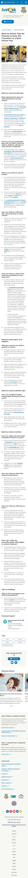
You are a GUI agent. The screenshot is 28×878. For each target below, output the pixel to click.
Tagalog (14, 860)
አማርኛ (14, 845)
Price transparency (7, 789)
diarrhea (18, 194)
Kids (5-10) (20, 642)
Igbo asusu (14, 872)
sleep (15, 444)
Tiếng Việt (14, 833)
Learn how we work (7, 727)
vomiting (15, 197)
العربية (14, 848)
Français (14, 854)
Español (14, 831)
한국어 (14, 836)
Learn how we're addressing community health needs (13, 731)
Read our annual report (8, 736)
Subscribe (9, 21)
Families (20, 639)
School (7, 639)
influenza (22, 118)
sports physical (17, 131)
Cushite (14, 866)
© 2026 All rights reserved (14, 819)
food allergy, (7, 151)
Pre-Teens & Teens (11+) (7, 645)
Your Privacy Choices (15, 822)
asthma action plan (16, 158)
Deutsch (14, 851)
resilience (7, 251)
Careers (4, 774)
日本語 (14, 863)
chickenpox (13, 118)
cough (10, 195)
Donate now (5, 754)
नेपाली (14, 857)
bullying (12, 599)
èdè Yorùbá (14, 875)
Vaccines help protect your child (13, 115)
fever (16, 195)
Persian (14, 869)
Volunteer (4, 786)
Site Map (21, 817)
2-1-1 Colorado (13, 382)
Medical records (6, 777)
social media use (14, 447)
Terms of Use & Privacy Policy (12, 817)
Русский (14, 842)
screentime (8, 442)
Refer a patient (6, 783)
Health (7, 642)
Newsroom (5, 780)
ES (18, 2)
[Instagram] (20, 811)
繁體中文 (14, 839)
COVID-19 (7, 118)
